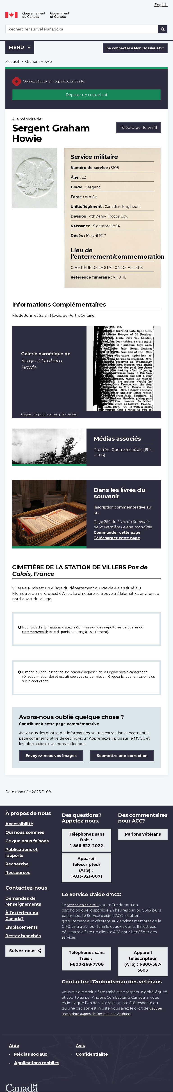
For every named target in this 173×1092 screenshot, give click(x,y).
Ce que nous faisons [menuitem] (27, 841)
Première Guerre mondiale (118, 450)
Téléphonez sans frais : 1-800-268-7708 (87, 958)
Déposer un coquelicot (86, 95)
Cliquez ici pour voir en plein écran (49, 414)
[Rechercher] (163, 29)
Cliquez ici (116, 677)
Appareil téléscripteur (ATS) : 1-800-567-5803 (143, 961)
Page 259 (102, 522)
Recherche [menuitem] (17, 864)
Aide (14, 1045)
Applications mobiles (36, 1062)
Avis (80, 1045)
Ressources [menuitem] (17, 872)
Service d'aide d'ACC (83, 905)
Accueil (12, 61)
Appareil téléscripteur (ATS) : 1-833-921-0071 (86, 867)
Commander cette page (117, 532)
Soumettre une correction (122, 756)
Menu (21, 47)
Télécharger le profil (138, 127)
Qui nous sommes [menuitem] (24, 832)
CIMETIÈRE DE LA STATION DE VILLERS (107, 267)
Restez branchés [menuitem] (23, 935)
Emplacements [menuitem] (21, 927)
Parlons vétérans (143, 834)
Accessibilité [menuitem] (19, 823)
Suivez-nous (27, 952)
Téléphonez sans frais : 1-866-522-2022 (87, 840)
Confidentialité (92, 1054)
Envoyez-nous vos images (51, 756)
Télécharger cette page (117, 538)
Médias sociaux (30, 1054)
